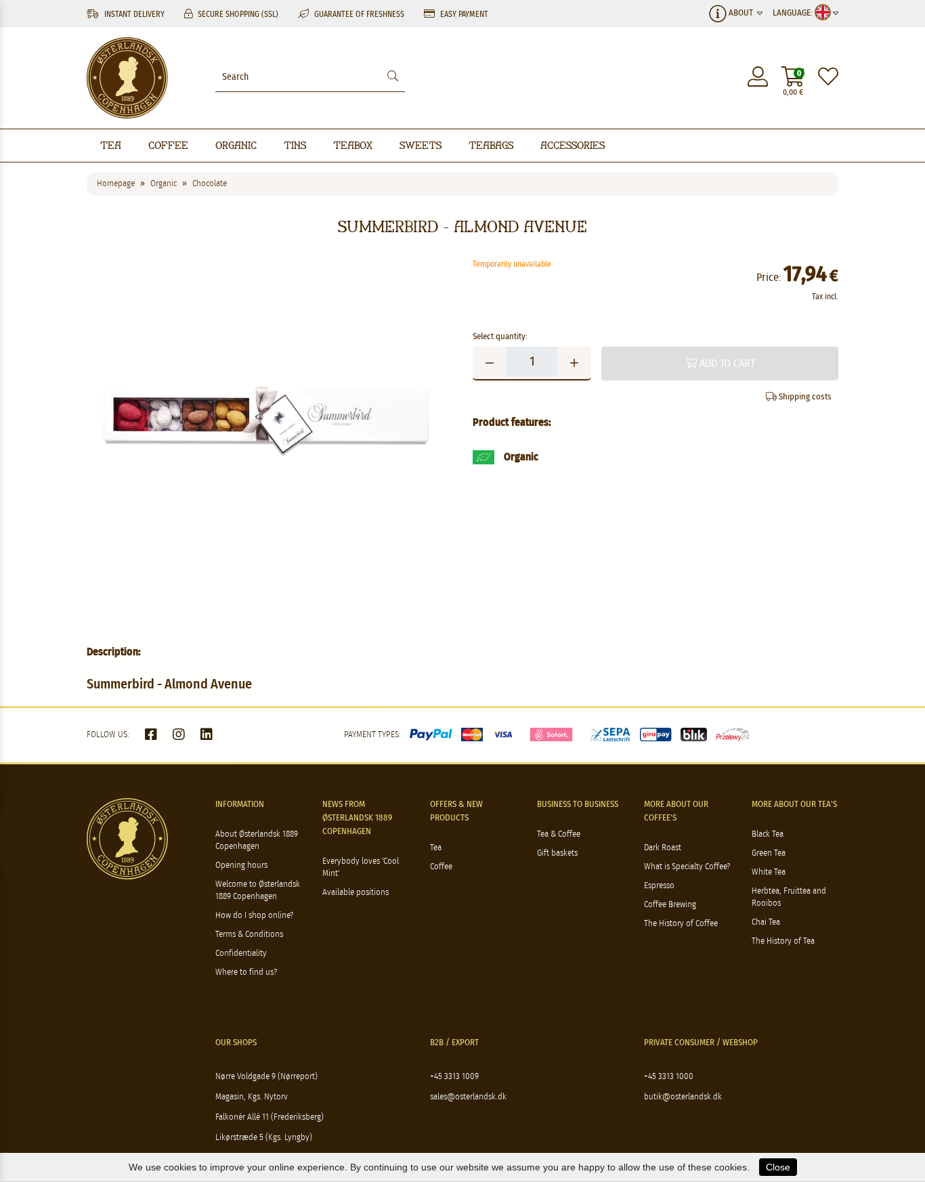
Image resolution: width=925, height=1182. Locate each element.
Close (778, 1167)
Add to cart (726, 363)
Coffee (168, 145)
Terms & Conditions (249, 934)
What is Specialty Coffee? (687, 866)
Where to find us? (246, 972)
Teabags (491, 145)
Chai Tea (766, 922)
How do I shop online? (254, 915)
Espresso (659, 885)
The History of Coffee (681, 923)
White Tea (769, 872)
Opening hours (241, 865)
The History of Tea (783, 941)
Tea (110, 145)
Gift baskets (557, 853)
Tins (295, 145)
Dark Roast (662, 848)
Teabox (352, 145)
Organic (236, 145)
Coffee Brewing (670, 904)
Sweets (421, 145)
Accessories (572, 145)
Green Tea (769, 853)
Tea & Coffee (558, 834)
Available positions (355, 892)
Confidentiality (241, 953)
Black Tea (767, 834)
